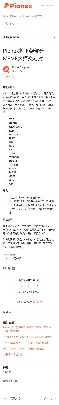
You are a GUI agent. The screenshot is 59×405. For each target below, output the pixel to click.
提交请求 (37, 301)
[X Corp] (9, 268)
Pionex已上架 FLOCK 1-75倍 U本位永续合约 (27, 336)
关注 (8, 76)
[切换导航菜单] (37, 5)
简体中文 (49, 398)
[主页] (18, 6)
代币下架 (38, 16)
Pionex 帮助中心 (10, 16)
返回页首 (8, 312)
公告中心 (26, 16)
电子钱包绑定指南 (12, 354)
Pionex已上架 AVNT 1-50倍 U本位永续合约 (26, 342)
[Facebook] (4, 268)
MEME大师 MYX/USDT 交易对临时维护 (24, 348)
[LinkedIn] (13, 268)
